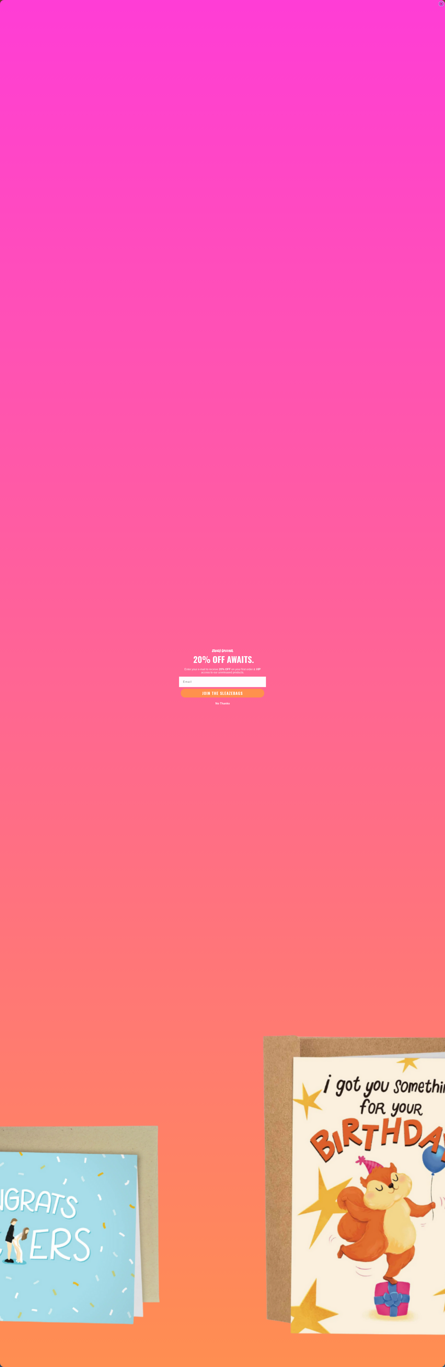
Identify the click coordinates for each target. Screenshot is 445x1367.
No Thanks (222, 703)
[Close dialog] (441, 4)
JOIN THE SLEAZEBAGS (222, 693)
